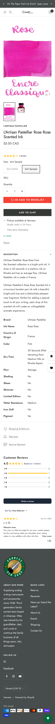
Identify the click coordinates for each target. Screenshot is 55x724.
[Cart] (49, 12)
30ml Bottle (12, 169)
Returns (34, 590)
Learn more (42, 3)
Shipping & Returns (19, 429)
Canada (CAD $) (13, 688)
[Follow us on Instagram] (13, 676)
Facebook (8, 668)
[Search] (10, 12)
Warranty (13, 436)
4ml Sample (31, 169)
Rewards (35, 596)
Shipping (35, 624)
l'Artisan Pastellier (15, 126)
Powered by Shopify (24, 697)
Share (7, 242)
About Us (35, 612)
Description (11, 254)
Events (34, 618)
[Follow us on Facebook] (7, 676)
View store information (17, 229)
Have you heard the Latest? (41, 604)
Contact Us (36, 630)
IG (5, 661)
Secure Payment (17, 444)
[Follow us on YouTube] (20, 676)
